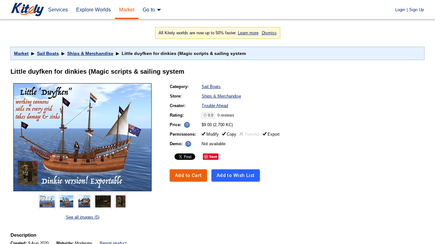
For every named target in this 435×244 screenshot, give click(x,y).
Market (21, 53)
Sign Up (416, 9)
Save (213, 156)
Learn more (248, 32)
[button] (187, 125)
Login (400, 9)
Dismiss (269, 32)
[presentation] (185, 123)
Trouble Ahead (215, 105)
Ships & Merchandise (90, 53)
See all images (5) (82, 217)
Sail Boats (48, 53)
